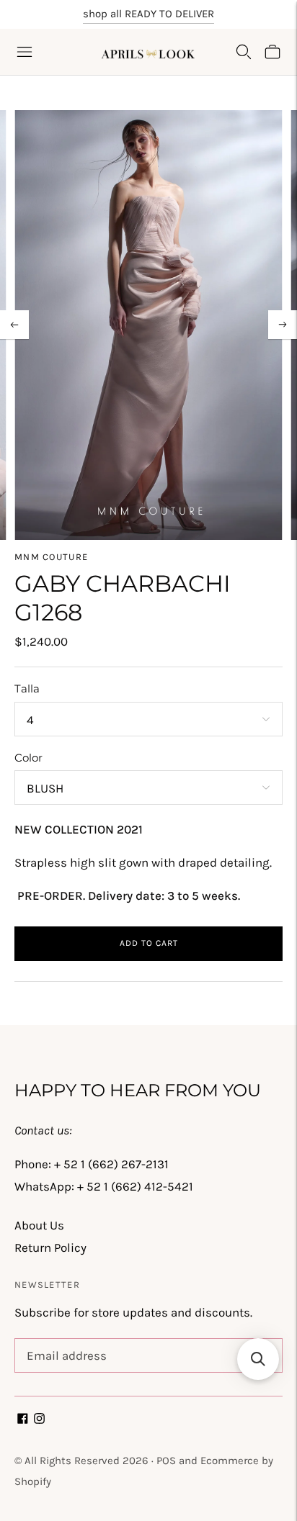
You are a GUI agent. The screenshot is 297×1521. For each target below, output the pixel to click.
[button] (258, 1359)
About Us (39, 1225)
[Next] (282, 324)
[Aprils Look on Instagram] (39, 1419)
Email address (64, 1340)
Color (28, 757)
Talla (27, 688)
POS (166, 1460)
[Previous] (14, 324)
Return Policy (50, 1247)
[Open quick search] (244, 52)
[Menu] (24, 52)
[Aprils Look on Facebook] (22, 1419)
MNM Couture (51, 556)
